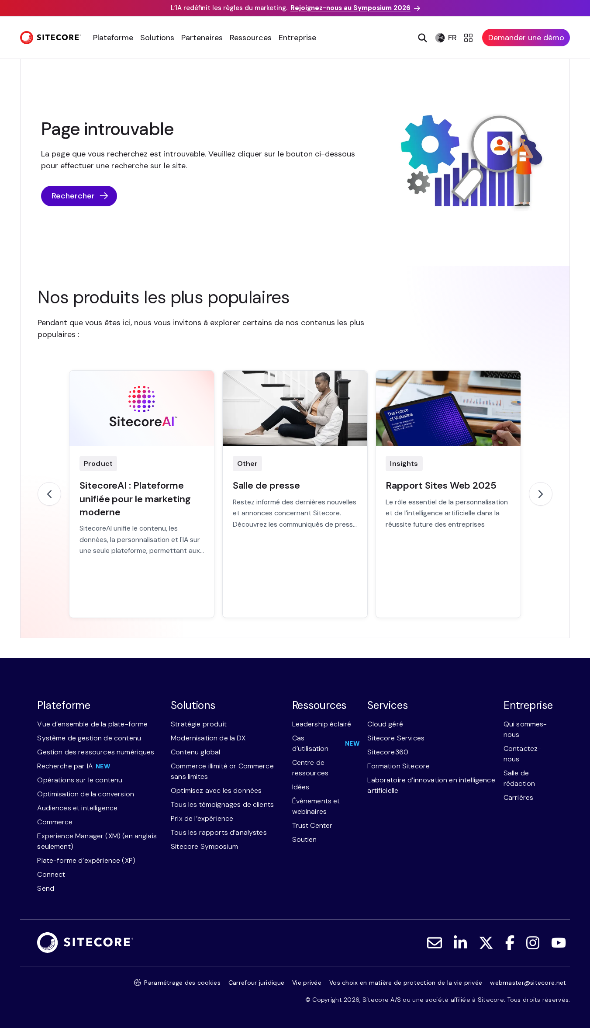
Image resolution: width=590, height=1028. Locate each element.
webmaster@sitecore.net (528, 982)
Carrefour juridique (256, 982)
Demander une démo (526, 37)
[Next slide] (540, 494)
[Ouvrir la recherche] (421, 38)
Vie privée (306, 982)
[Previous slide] (49, 494)
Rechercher (73, 196)
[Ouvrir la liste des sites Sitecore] (470, 38)
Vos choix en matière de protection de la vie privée (405, 982)
